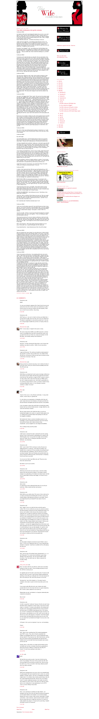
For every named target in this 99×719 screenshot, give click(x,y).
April (61, 117)
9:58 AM (22, 323)
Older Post (47, 709)
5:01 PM (22, 368)
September (62, 98)
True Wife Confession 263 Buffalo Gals (67, 103)
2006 (59, 127)
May (61, 115)
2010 (59, 86)
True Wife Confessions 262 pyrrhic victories (68, 107)
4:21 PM (22, 667)
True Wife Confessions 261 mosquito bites (68, 109)
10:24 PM (22, 441)
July (61, 101)
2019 (59, 81)
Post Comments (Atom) (27, 712)
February (62, 120)
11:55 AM (22, 338)
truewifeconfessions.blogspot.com (72, 196)
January (61, 122)
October (61, 96)
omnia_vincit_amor (24, 564)
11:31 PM (22, 489)
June (61, 113)
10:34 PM (22, 465)
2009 (59, 88)
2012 (59, 83)
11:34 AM (22, 548)
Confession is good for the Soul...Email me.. (66, 45)
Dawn (21, 389)
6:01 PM (22, 627)
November (62, 94)
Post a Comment (20, 707)
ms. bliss (22, 654)
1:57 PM (22, 358)
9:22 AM (22, 535)
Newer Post (19, 709)
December (62, 92)
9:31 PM (22, 386)
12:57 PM (22, 347)
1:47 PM (22, 502)
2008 (59, 90)
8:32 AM (22, 311)
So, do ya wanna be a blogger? (65, 105)
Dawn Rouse (70, 192)
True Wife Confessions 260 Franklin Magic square (69, 111)
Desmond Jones (23, 326)
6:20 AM (22, 686)
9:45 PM (22, 428)
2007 (59, 125)
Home (33, 709)
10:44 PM (22, 478)
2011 (59, 85)
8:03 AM (22, 598)
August (61, 99)
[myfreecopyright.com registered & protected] (67, 188)
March (61, 119)
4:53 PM (22, 561)
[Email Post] (30, 293)
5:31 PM (22, 704)
